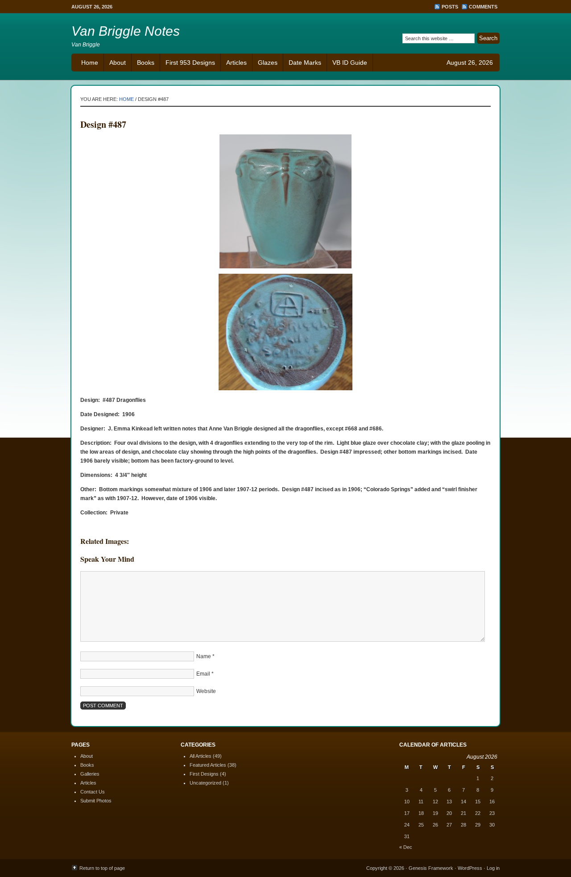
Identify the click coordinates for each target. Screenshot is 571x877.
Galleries (89, 774)
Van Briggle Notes (125, 31)
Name (203, 656)
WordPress (470, 868)
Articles (236, 62)
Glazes (267, 62)
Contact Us (92, 791)
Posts (450, 6)
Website (206, 691)
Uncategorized (205, 782)
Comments (483, 6)
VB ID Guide (349, 62)
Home (89, 62)
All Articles (200, 756)
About (117, 62)
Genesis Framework (431, 868)
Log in (493, 868)
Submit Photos (96, 800)
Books (145, 62)
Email (203, 674)
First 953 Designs (190, 62)
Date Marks (305, 62)
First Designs (204, 774)
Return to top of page (102, 868)
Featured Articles (208, 765)
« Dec (405, 847)
